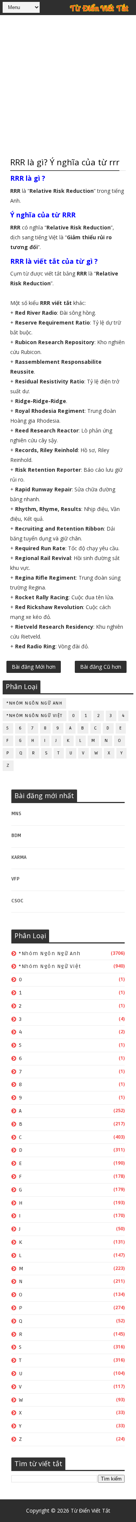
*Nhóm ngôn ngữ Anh (34, 703)
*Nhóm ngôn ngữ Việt (34, 716)
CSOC (17, 901)
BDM (16, 836)
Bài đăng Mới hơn (34, 666)
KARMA (18, 857)
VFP (15, 879)
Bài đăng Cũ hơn (100, 666)
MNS (16, 814)
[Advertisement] (68, 85)
